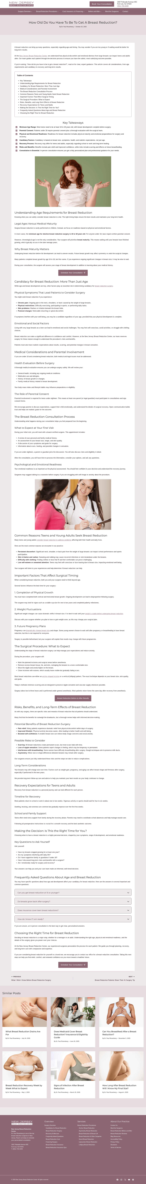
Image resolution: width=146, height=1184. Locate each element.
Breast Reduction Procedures (86, 1125)
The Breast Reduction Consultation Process (36, 91)
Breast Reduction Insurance (54, 1144)
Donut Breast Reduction (86, 1139)
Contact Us (114, 1125)
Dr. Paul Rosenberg (67, 26)
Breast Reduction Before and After (121, 1131)
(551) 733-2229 (122, 6)
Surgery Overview (50, 1125)
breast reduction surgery (104, 286)
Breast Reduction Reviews (119, 1133)
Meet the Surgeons (112, 11)
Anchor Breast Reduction (87, 1128)
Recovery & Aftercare (52, 1133)
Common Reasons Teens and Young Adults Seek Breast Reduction (44, 94)
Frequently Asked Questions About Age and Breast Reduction (42, 110)
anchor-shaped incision (50, 676)
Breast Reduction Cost (53, 1139)
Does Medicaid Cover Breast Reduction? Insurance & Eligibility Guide (71, 1034)
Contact (125, 11)
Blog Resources (115, 1136)
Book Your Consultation (102, 4)
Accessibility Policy (116, 1139)
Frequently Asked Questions (54, 1136)
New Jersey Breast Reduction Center (33, 56)
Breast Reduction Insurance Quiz (56, 1147)
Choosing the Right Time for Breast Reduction (37, 113)
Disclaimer (114, 1144)
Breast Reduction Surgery (54, 1131)
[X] (125, 1179)
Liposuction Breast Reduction (88, 1142)
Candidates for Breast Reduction (56, 1128)
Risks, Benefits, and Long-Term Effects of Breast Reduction (42, 102)
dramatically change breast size (38, 630)
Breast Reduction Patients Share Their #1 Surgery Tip (115, 978)
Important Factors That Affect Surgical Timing (37, 97)
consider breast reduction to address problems (54, 540)
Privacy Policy (115, 1142)
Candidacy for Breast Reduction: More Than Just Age (39, 86)
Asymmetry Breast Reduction (88, 1131)
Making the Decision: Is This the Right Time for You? (39, 108)
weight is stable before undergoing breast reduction (104, 614)
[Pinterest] (133, 1179)
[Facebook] (117, 1179)
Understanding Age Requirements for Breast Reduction (40, 83)
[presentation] (24, 1012)
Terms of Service (116, 1147)
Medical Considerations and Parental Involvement (38, 89)
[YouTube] (129, 1179)
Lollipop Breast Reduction (87, 1144)
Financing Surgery (51, 1142)
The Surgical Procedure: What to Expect (35, 100)
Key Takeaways (26, 81)
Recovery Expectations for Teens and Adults (36, 105)
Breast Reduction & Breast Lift (88, 1133)
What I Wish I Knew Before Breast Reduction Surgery (31, 978)
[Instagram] (121, 1179)
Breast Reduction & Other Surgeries (90, 1136)
